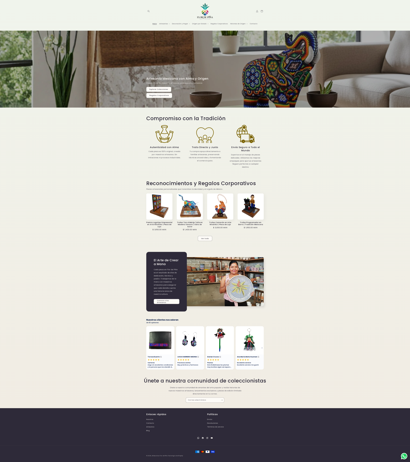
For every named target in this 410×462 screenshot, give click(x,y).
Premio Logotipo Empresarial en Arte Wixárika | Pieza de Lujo (159, 224)
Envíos (209, 419)
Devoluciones (212, 423)
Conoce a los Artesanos (163, 301)
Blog (148, 431)
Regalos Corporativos (159, 95)
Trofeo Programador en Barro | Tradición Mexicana (250, 223)
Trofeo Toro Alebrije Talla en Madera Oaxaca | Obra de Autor (190, 224)
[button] (148, 11)
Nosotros (149, 419)
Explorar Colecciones (158, 89)
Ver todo (205, 238)
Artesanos (150, 427)
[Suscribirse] (221, 400)
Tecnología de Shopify (175, 456)
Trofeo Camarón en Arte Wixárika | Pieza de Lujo (220, 223)
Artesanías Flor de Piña (160, 456)
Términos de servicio (215, 427)
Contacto (150, 423)
